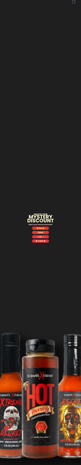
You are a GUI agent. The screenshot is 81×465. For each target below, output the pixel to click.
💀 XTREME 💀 (40, 241)
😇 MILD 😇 (40, 228)
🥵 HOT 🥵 (40, 237)
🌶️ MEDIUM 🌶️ (40, 232)
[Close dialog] (73, 1)
